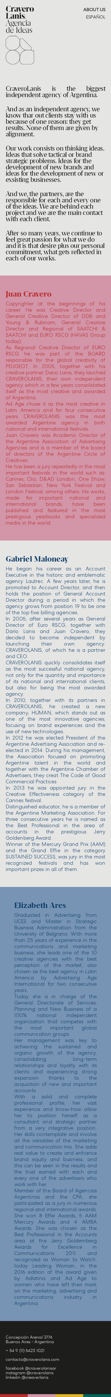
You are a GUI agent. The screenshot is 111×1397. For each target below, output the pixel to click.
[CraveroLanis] (20, 35)
